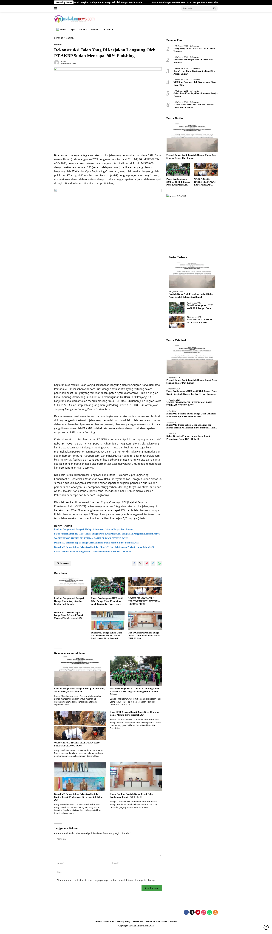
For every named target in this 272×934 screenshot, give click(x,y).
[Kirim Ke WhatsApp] (159, 563)
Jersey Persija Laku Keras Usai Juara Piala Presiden (194, 50)
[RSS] (215, 912)
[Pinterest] (197, 912)
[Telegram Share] (153, 563)
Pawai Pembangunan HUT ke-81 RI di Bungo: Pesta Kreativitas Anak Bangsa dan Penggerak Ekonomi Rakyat (175, 2)
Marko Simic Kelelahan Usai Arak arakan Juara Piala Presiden (193, 106)
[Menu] (56, 8)
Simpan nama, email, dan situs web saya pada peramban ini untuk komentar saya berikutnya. (106, 880)
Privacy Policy (123, 921)
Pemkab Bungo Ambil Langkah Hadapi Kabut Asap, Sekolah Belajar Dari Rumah (93, 529)
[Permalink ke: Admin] (56, 62)
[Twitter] (192, 912)
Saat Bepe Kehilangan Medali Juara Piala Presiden (193, 61)
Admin (63, 61)
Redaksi (173, 921)
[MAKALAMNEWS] (74, 18)
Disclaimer (138, 921)
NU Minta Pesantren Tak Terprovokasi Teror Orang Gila (194, 83)
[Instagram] (203, 912)
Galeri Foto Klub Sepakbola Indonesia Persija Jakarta (195, 94)
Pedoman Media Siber (156, 921)
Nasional (83, 29)
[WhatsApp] (209, 912)
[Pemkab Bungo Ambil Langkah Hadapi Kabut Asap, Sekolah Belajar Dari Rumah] (71, 586)
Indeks (98, 921)
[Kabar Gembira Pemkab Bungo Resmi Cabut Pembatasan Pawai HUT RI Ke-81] (145, 620)
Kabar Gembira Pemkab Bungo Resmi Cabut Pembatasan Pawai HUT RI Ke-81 (92, 551)
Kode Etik (109, 921)
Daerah (94, 29)
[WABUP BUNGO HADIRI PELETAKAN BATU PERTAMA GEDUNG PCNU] (145, 586)
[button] (215, 8)
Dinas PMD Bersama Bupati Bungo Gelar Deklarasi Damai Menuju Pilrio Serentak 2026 (96, 543)
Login (72, 29)
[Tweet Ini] (140, 563)
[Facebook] (186, 912)
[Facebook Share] (134, 563)
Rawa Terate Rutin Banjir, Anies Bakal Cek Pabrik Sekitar (194, 72)
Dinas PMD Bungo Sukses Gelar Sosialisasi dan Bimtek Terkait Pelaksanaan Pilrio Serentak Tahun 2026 (104, 547)
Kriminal (108, 29)
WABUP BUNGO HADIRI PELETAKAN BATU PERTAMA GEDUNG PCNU (91, 538)
